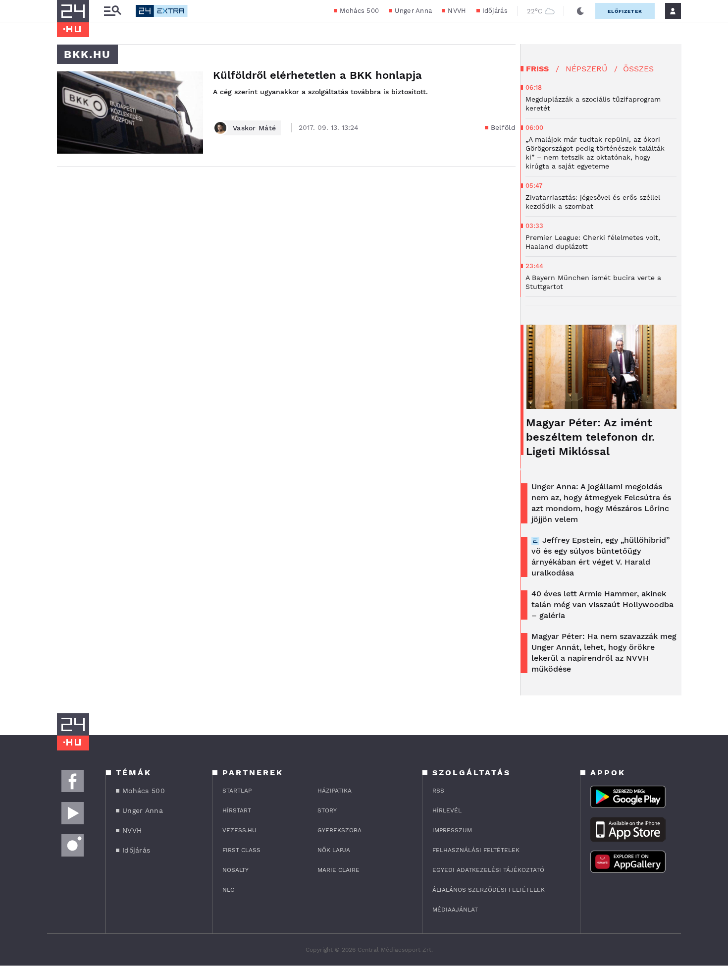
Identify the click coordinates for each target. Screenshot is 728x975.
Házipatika (334, 790)
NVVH (457, 10)
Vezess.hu (239, 830)
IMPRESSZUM (452, 830)
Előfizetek (625, 11)
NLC (228, 889)
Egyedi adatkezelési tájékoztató (488, 869)
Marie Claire (338, 869)
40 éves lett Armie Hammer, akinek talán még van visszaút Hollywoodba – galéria (602, 604)
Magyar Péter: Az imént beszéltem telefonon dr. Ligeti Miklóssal (590, 437)
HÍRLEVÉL (447, 810)
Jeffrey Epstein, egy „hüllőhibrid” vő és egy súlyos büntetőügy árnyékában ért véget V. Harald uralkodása (600, 556)
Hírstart (236, 810)
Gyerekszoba (339, 830)
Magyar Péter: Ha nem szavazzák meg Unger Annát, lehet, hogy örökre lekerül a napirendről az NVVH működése (603, 652)
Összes (638, 68)
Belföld (503, 127)
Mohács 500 (359, 10)
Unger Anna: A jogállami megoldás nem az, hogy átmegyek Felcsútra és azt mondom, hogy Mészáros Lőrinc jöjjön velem (601, 503)
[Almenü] (112, 11)
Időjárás (495, 10)
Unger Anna (413, 10)
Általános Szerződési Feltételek (488, 889)
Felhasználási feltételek (476, 850)
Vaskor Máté (254, 128)
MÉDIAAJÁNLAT (455, 909)
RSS (438, 790)
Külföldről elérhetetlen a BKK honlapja (317, 75)
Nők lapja (333, 850)
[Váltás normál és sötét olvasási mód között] (580, 11)
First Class (241, 850)
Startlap (237, 790)
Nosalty (235, 869)
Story (327, 810)
